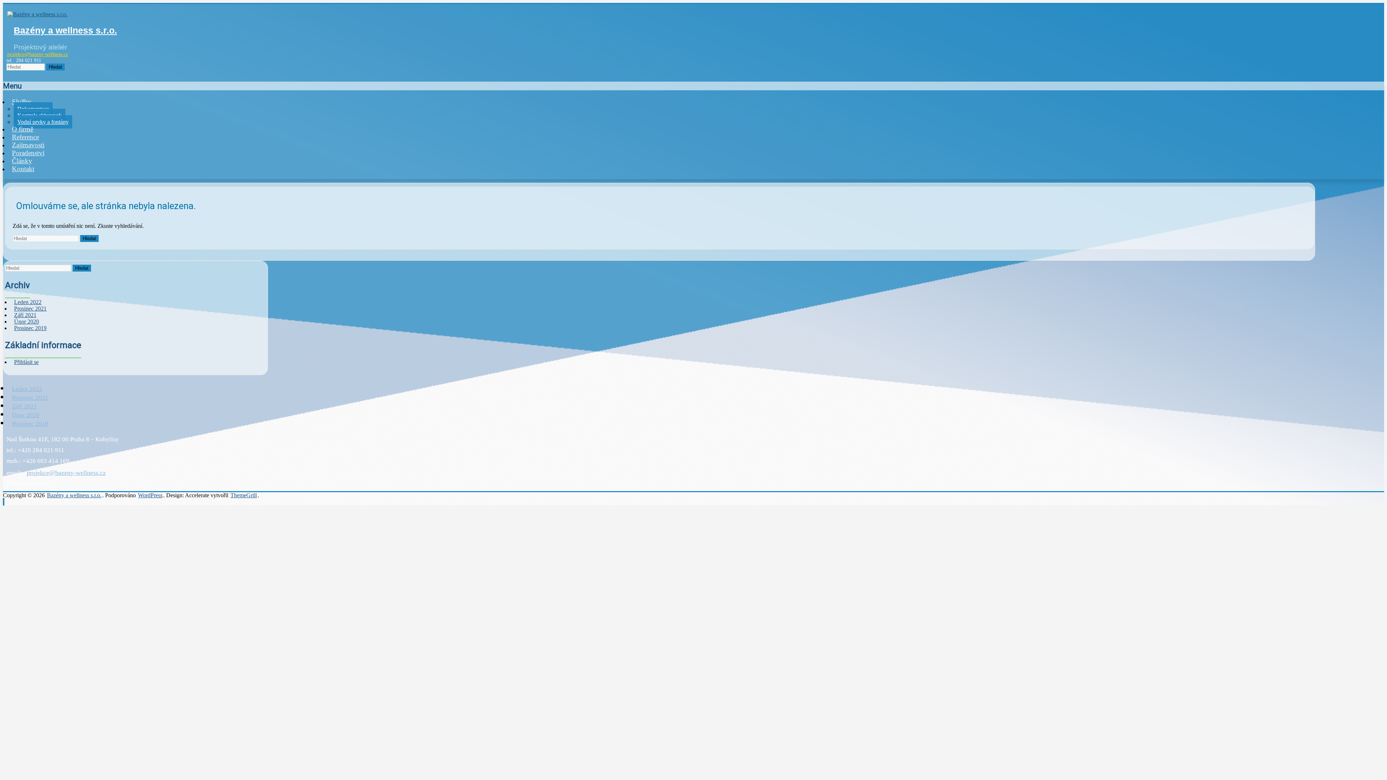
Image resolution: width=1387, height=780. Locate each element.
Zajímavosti (28, 145)
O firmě (22, 129)
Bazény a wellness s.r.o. (65, 30)
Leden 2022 (27, 389)
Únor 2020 (25, 415)
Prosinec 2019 (30, 328)
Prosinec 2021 (30, 397)
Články (22, 161)
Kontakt (23, 169)
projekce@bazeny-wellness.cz (37, 54)
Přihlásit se (26, 362)
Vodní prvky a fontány (43, 122)
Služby (21, 101)
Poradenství (28, 153)
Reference (25, 137)
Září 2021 (24, 406)
